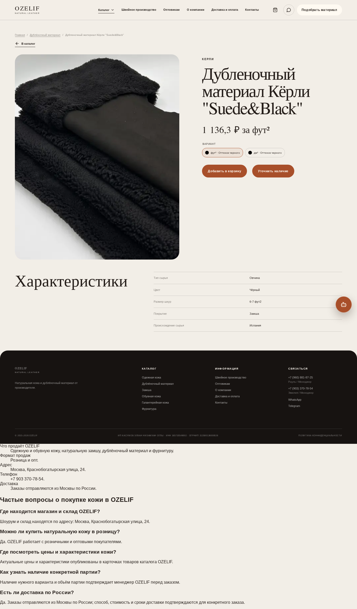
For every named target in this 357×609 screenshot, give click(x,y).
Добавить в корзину (224, 171)
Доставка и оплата (224, 9)
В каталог (28, 43)
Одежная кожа (151, 377)
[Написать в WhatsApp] (288, 9)
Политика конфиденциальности (320, 435)
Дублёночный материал (45, 34)
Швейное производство (139, 9)
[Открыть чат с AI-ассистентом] (344, 304)
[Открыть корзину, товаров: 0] (275, 9)
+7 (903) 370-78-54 (300, 388)
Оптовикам (171, 9)
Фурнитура (149, 408)
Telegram (294, 405)
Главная (20, 34)
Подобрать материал (319, 10)
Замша (146, 390)
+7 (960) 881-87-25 (300, 377)
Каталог (104, 10)
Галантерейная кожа (155, 402)
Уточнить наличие (273, 171)
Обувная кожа (151, 396)
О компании (195, 9)
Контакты (252, 9)
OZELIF (27, 10)
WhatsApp (294, 399)
